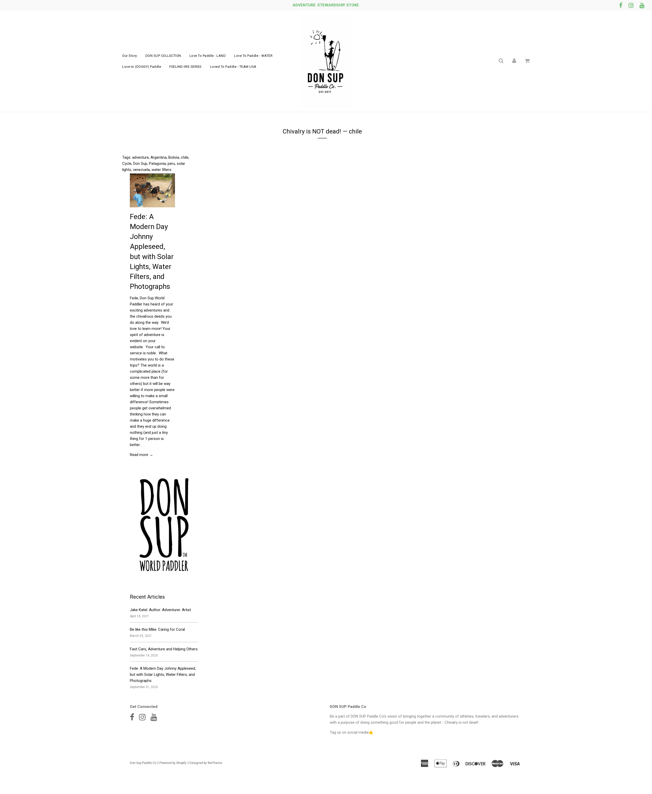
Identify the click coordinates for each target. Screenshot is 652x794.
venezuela (141, 169)
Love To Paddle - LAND (207, 56)
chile (184, 157)
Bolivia (173, 157)
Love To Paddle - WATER (253, 56)
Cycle (126, 163)
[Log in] (514, 60)
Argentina (159, 157)
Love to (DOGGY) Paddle (141, 67)
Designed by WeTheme (205, 763)
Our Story (129, 56)
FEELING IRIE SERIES (185, 67)
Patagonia (157, 163)
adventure (140, 157)
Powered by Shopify (172, 763)
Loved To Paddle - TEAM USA (233, 67)
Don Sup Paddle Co (143, 763)
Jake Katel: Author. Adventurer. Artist (160, 610)
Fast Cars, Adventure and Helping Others (164, 649)
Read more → (141, 454)
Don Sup (140, 163)
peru (171, 163)
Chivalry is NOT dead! (312, 131)
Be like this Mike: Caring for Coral (157, 629)
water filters (161, 169)
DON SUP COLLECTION (163, 56)
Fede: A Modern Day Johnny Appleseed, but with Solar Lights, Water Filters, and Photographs (163, 674)
